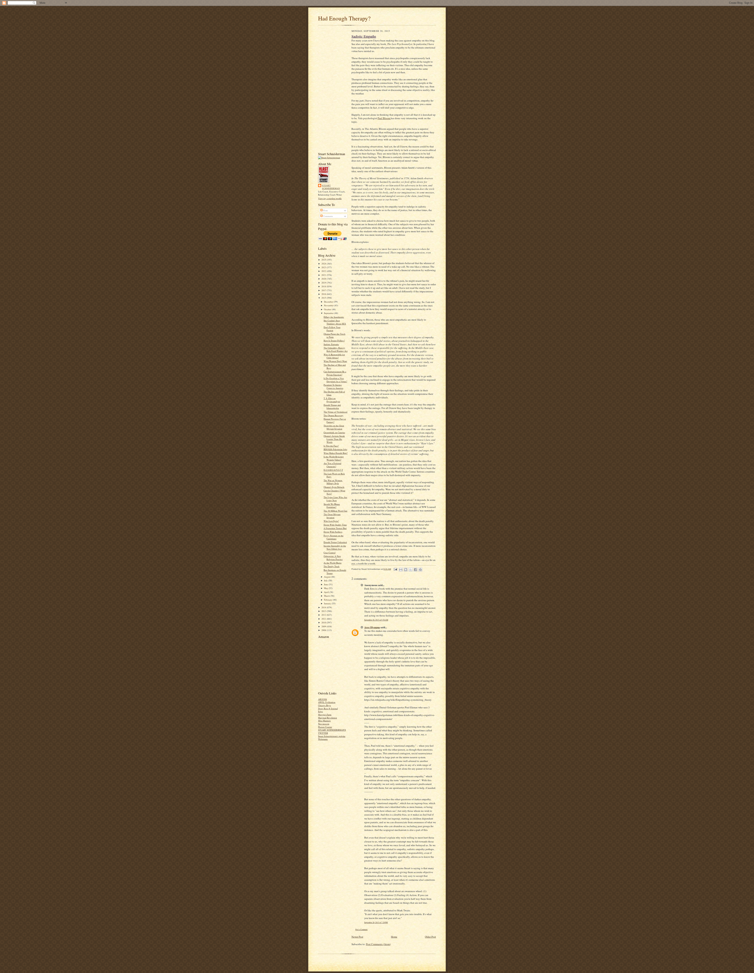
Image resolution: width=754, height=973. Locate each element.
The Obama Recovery (333, 415)
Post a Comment (361, 929)
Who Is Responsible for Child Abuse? (334, 356)
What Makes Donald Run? (336, 453)
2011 (324, 618)
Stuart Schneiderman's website (331, 736)
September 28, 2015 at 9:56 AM (376, 620)
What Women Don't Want (335, 361)
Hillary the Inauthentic (334, 316)
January (328, 603)
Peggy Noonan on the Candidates (333, 537)
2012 (324, 614)
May (326, 588)
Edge (320, 711)
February (328, 599)
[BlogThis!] (406, 570)
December (329, 301)
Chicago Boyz (324, 705)
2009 (324, 626)
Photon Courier (325, 726)
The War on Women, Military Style (333, 482)
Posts (325, 210)
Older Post (430, 936)
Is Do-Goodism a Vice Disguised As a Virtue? (335, 380)
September (329, 313)
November (329, 305)
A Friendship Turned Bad (335, 528)
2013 (324, 611)
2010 (324, 622)
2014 (324, 607)
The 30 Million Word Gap (335, 510)
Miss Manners (324, 720)
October (328, 309)
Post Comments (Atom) (378, 944)
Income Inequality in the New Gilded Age (335, 547)
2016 (324, 294)
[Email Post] (395, 569)
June (326, 584)
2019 (324, 282)
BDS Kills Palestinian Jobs (335, 449)
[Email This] (401, 570)
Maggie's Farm (324, 714)
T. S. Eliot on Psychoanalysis (332, 400)
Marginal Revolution (327, 717)
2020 (324, 278)
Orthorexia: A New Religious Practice (333, 558)
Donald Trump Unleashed (335, 542)
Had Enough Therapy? (344, 18)
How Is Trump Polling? (334, 340)
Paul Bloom (384, 118)
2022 (324, 271)
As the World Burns (332, 562)
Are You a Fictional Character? (332, 465)
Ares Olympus (372, 627)
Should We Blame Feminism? (332, 506)
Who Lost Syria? (331, 520)
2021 (324, 274)
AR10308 (322, 699)
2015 (324, 297)
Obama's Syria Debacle (334, 487)
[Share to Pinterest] (420, 570)
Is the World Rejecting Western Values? (334, 458)
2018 (324, 286)
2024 (324, 263)
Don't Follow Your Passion (332, 329)
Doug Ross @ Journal (328, 708)
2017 (324, 290)
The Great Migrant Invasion (332, 516)
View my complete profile (330, 198)
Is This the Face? (331, 445)
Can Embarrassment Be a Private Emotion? (335, 373)
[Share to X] (411, 570)
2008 (324, 630)
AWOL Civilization (326, 702)
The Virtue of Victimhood (335, 411)
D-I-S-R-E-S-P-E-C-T (333, 469)
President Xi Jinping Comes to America (333, 386)
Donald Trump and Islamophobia (332, 406)
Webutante (323, 739)
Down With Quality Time (335, 524)
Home (394, 936)
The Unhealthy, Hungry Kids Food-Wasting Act (336, 349)
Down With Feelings (333, 531)
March (327, 595)
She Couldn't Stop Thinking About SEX (335, 322)
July (326, 580)
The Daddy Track (331, 566)
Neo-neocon (323, 723)
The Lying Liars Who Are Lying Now (335, 499)
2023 (324, 267)
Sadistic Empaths (331, 344)
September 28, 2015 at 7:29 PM (376, 922)
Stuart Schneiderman (331, 187)
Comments (328, 216)
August (327, 576)
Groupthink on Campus (334, 432)
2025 (324, 259)
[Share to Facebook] (415, 570)
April (326, 592)
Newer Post (357, 936)
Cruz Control (329, 552)
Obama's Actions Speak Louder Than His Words (334, 439)
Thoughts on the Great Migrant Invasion (334, 427)
